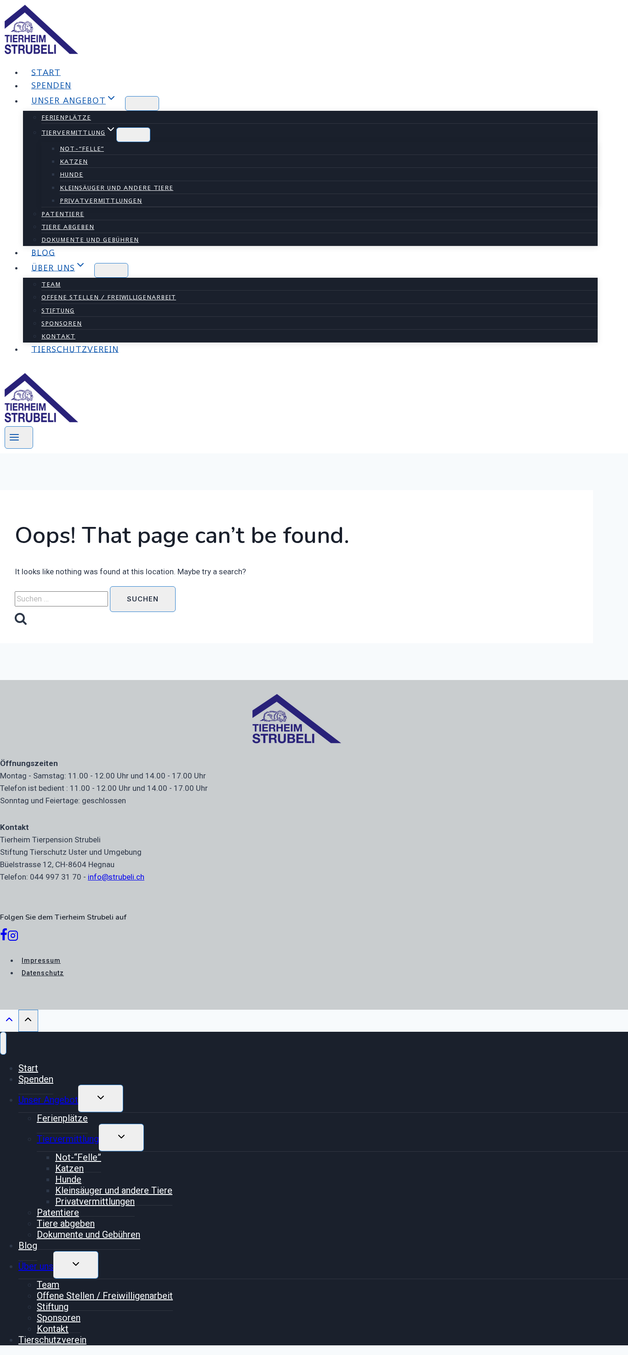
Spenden (51, 85)
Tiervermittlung (68, 1138)
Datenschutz (43, 973)
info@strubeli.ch (116, 876)
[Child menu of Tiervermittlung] (133, 134)
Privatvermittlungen (101, 200)
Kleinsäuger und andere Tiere (116, 187)
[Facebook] (3, 937)
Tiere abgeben (67, 226)
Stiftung (57, 310)
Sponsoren (61, 323)
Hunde (71, 174)
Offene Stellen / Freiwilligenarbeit (108, 297)
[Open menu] (19, 437)
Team (51, 284)
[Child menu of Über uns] (111, 270)
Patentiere (62, 213)
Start (46, 72)
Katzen (74, 161)
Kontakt (58, 336)
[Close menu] (3, 1043)
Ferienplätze (66, 117)
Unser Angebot (48, 1099)
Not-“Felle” (82, 148)
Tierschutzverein (75, 349)
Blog (43, 252)
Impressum (41, 960)
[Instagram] (12, 937)
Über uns (35, 1266)
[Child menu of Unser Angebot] (142, 103)
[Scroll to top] (9, 1021)
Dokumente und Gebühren (90, 239)
